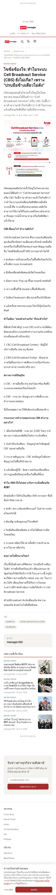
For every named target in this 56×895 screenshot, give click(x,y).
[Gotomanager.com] (28, 27)
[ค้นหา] (22, 41)
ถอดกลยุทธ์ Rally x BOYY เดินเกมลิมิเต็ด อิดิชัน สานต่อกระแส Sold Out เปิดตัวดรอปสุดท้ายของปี (19, 667)
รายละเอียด (8, 889)
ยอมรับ (34, 889)
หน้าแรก (7, 51)
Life (5, 834)
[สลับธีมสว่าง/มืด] (28, 41)
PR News (7, 839)
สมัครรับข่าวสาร (28, 786)
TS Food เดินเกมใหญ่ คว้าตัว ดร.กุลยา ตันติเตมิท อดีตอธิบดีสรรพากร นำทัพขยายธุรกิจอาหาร (20, 704)
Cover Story (9, 814)
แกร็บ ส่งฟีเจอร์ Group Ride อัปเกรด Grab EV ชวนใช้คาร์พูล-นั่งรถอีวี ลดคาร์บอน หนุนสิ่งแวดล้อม (20, 686)
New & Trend (9, 819)
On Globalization (11, 829)
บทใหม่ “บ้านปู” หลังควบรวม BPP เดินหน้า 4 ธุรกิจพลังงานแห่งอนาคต (17, 722)
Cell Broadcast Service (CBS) (32, 621)
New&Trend (19, 51)
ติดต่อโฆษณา (9, 858)
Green (6, 824)
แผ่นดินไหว (10, 621)
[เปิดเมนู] (35, 41)
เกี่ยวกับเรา (8, 853)
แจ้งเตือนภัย (10, 627)
